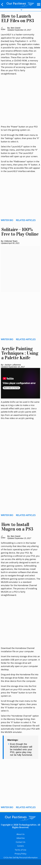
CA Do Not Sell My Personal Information (21, 857)
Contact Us (20, 842)
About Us (20, 834)
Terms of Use (20, 850)
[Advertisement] (20, 102)
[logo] (20, 4)
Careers (20, 846)
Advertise (21, 838)
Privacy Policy (20, 853)
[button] (2, 4)
